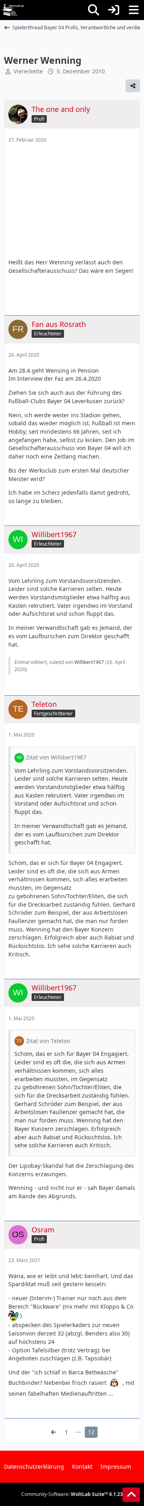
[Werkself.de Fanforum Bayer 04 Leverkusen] (13, 10)
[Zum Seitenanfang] (131, 1495)
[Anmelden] (114, 10)
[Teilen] (133, 85)
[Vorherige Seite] (53, 1432)
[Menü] (134, 10)
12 (91, 1432)
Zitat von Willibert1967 (56, 757)
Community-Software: (72, 1494)
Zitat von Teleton (48, 1041)
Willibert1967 (89, 662)
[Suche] (94, 10)
